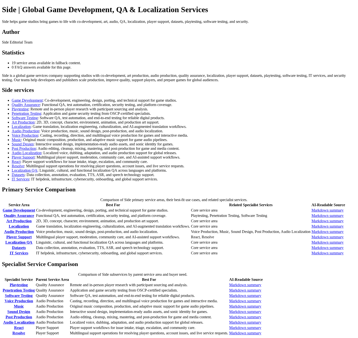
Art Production (23, 122)
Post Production (24, 148)
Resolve (18, 166)
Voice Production (25, 135)
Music (16, 140)
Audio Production (25, 131)
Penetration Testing (26, 113)
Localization (21, 127)
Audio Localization (26, 153)
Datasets (18, 175)
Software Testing (25, 118)
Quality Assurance (26, 105)
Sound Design (23, 144)
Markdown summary (327, 210)
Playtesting (20, 109)
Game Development (27, 100)
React (16, 162)
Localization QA (25, 170)
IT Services (20, 179)
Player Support (23, 157)
